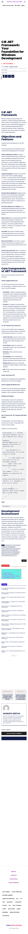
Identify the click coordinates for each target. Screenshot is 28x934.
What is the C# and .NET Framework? (10, 553)
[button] (1, 77)
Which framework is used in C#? (9, 555)
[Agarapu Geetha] (2, 66)
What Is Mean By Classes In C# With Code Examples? (11, 647)
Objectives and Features (8, 574)
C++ (2, 179)
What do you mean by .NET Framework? (11, 552)
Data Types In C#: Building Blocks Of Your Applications (11, 606)
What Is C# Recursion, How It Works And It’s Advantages (12, 638)
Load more (13, 655)
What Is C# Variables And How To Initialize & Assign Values (12, 611)
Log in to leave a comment (14, 733)
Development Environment (9, 577)
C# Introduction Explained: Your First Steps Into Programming (13, 588)
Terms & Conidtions (14, 882)
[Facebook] (2, 76)
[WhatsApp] (12, 76)
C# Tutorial (8, 63)
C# (2, 166)
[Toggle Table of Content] (18, 571)
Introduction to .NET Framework (9, 550)
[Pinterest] (9, 76)
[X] (6, 76)
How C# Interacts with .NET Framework (11, 548)
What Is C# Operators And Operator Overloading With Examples (13, 615)
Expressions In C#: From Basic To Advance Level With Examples (13, 620)
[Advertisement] (14, 21)
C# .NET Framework (7, 573)
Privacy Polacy (14, 879)
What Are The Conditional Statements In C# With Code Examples (13, 624)
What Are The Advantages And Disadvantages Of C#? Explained (13, 593)
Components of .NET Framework (12, 545)
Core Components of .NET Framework (11, 576)
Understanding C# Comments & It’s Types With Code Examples (13, 602)
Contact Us (14, 875)
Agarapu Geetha (13, 66)
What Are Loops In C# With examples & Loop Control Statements (12, 629)
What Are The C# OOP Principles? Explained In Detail (12, 642)
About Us (13, 871)
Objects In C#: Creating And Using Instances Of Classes (13, 651)
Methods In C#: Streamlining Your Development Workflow (13, 633)
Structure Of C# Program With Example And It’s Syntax (13, 597)
